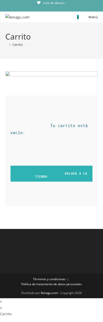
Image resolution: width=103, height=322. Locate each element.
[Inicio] (6, 44)
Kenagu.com (49, 293)
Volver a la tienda (52, 175)
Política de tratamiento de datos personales (51, 284)
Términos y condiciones (49, 279)
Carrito (17, 44)
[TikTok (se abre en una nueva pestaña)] (51, 8)
